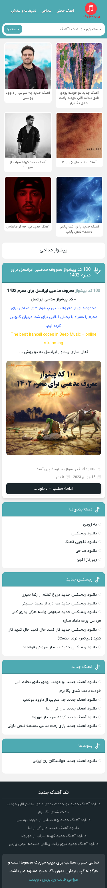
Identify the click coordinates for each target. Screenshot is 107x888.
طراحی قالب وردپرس (60, 879)
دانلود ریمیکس (84, 533)
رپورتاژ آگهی (87, 559)
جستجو (13, 29)
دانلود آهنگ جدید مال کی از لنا (71, 708)
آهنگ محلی (65, 10)
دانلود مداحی (86, 550)
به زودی (90, 524)
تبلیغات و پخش (23, 10)
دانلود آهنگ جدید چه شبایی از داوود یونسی (60, 699)
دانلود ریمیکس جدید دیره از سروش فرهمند (60, 647)
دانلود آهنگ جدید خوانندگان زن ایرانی (65, 761)
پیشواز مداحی (53, 250)
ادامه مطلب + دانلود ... (53, 488)
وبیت (34, 879)
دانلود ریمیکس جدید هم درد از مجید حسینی (59, 603)
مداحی (46, 10)
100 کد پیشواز (87, 291)
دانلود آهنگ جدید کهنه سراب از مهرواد (64, 717)
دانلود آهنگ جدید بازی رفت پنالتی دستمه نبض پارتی (52, 726)
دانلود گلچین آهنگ (49, 469)
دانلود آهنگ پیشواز (80, 469)
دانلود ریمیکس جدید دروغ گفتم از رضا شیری (59, 594)
